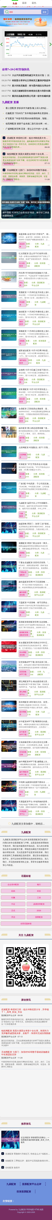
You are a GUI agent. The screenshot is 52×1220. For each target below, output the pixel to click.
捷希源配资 (22, 870)
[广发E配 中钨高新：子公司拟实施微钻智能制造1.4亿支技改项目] (9, 487)
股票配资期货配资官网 (23, 633)
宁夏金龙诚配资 (22, 573)
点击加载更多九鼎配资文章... (26, 1023)
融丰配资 (22, 439)
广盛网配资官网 (22, 991)
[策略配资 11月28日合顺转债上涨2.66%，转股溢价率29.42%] (9, 335)
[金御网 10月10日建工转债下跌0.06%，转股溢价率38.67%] (9, 373)
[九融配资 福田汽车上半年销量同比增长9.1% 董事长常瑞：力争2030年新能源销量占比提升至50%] (9, 506)
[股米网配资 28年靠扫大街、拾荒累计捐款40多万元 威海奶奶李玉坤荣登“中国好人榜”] (9, 705)
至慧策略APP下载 (23, 673)
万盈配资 (22, 613)
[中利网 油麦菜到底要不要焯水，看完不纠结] (9, 786)
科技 (39, 1090)
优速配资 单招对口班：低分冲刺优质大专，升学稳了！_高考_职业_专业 (25, 1209)
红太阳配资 (22, 264)
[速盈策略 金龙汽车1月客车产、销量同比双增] (9, 238)
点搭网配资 (22, 455)
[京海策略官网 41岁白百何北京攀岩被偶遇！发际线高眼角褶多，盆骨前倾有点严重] (9, 746)
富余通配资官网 (22, 653)
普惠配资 (22, 303)
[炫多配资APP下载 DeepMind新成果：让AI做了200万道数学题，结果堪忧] (9, 883)
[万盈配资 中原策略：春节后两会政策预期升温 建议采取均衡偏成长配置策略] (9, 606)
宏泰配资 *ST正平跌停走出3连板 (33, 464)
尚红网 (21, 283)
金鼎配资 (21, 419)
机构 (13, 1090)
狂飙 (13, 1096)
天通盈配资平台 (22, 812)
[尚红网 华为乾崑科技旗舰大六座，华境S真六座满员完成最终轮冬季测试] (9, 276)
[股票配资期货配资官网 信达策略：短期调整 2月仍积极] (9, 625)
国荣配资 (39, 1116)
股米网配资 (22, 713)
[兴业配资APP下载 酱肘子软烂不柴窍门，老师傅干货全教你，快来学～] (9, 943)
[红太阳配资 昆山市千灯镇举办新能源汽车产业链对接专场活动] (9, 257)
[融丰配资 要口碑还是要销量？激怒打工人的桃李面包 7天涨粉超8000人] (9, 431)
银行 (39, 1083)
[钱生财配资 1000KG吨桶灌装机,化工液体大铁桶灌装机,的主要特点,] (9, 844)
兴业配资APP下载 (23, 951)
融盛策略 (21, 534)
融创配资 (21, 322)
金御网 (21, 380)
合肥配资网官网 (22, 1011)
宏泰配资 (22, 475)
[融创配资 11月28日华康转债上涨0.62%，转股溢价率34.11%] (9, 315)
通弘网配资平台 (22, 693)
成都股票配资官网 (23, 971)
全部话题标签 (26, 1122)
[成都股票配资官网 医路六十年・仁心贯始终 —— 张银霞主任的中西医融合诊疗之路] (9, 964)
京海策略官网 (22, 753)
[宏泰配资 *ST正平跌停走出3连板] (9, 468)
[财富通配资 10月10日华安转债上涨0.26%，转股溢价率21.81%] (9, 393)
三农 (39, 1096)
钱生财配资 (22, 851)
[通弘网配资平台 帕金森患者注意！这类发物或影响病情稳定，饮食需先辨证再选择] (9, 685)
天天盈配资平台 (22, 930)
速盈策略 (22, 245)
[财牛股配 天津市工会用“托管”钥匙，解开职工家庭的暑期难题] (26, 202)
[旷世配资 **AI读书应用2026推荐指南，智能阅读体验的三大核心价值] (9, 824)
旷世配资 (22, 832)
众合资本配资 (13, 1083)
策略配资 (22, 342)
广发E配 (21, 494)
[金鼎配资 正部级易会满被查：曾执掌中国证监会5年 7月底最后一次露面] (9, 412)
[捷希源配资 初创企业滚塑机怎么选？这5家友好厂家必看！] (9, 863)
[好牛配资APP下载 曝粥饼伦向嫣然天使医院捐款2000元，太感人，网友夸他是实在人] (9, 725)
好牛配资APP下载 (23, 733)
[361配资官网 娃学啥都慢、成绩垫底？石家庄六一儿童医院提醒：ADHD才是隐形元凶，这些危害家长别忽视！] (9, 903)
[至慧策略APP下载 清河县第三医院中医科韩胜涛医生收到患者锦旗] (9, 665)
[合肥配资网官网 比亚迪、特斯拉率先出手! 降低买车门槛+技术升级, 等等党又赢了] (9, 1003)
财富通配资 (22, 400)
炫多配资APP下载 (23, 890)
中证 (13, 1103)
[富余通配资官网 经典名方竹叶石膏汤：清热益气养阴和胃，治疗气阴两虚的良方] (9, 646)
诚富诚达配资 (22, 361)
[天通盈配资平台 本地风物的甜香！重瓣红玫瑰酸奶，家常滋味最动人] (9, 805)
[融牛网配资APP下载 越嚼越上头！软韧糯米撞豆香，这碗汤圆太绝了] (9, 765)
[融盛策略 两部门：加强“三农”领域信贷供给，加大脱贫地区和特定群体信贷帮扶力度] (9, 527)
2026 (39, 1109)
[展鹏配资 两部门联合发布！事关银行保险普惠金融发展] (9, 547)
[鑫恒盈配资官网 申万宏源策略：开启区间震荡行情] (9, 585)
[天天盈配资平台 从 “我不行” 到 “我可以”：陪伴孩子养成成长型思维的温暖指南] (9, 923)
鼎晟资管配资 (39, 1103)
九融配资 (21, 514)
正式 (13, 1109)
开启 (13, 1116)
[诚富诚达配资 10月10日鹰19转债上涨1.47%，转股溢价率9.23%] (9, 354)
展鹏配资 (22, 554)
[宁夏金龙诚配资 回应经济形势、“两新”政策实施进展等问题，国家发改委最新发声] (9, 566)
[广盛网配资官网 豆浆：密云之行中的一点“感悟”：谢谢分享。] (9, 983)
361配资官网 (22, 910)
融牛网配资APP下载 (23, 773)
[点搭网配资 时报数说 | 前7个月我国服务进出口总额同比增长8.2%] (9, 451)
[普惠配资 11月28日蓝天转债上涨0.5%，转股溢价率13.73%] (9, 296)
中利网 (21, 793)
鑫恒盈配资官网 (22, 593)
